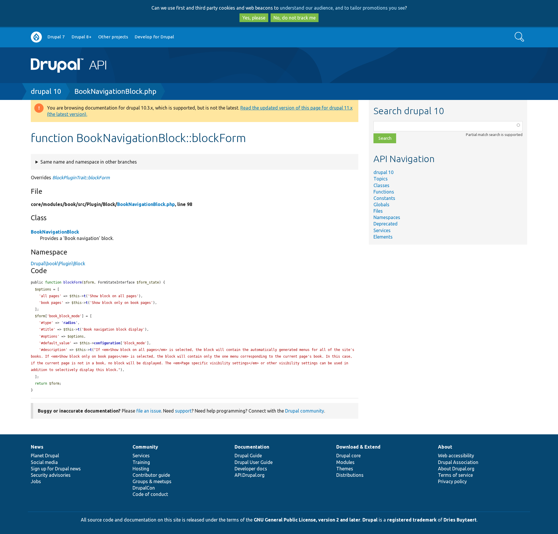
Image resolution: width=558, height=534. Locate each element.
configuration (107, 343)
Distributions (350, 475)
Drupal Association (458, 462)
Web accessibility (456, 455)
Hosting (141, 468)
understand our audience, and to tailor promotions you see (342, 7)
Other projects (113, 36)
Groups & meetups (152, 481)
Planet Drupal (45, 455)
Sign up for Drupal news (56, 468)
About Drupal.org (456, 468)
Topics (380, 178)
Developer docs (251, 468)
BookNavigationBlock (55, 231)
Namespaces (386, 217)
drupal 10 (46, 91)
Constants (384, 198)
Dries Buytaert (460, 519)
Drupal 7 (56, 36)
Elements (383, 236)
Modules (345, 462)
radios (69, 323)
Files (378, 211)
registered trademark (412, 519)
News (37, 446)
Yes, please (253, 17)
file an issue (148, 410)
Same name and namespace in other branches (88, 161)
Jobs (36, 481)
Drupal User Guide (254, 462)
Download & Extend (358, 446)
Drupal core (348, 455)
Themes (344, 468)
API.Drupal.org (249, 475)
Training (141, 462)
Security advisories (51, 475)
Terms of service (455, 475)
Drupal (370, 519)
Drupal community (304, 410)
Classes (381, 185)
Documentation (252, 446)
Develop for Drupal (154, 36)
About (445, 446)
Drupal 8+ (81, 36)
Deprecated (385, 223)
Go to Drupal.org (36, 37)
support (183, 410)
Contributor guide (151, 475)
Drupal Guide (248, 455)
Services (382, 230)
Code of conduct (150, 494)
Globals (381, 204)
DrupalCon (144, 487)
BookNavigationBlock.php (115, 91)
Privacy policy (452, 481)
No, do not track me (294, 17)
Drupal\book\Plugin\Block (58, 263)
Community (145, 446)
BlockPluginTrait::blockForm (81, 177)
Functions (383, 191)
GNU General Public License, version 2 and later (307, 519)
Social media (44, 462)
